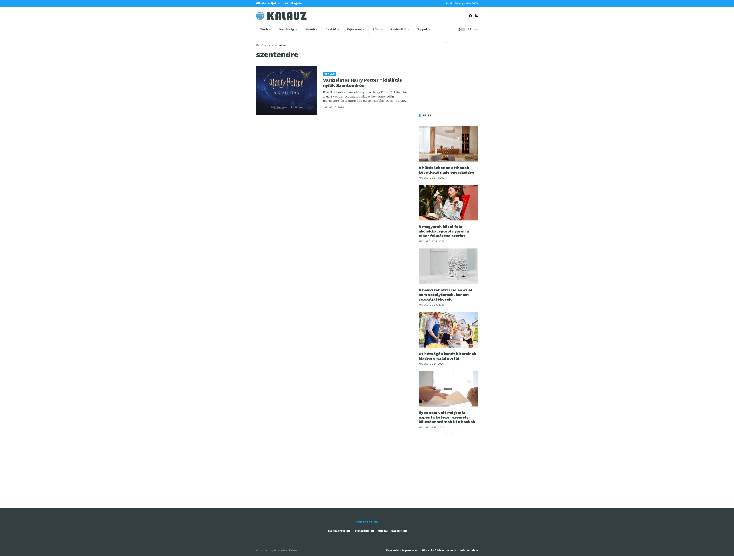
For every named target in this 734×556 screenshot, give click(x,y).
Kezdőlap (261, 45)
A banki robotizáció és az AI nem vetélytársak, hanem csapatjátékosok (445, 295)
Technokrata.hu (338, 530)
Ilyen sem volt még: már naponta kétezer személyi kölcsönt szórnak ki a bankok (447, 417)
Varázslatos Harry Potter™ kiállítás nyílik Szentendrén (362, 83)
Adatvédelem (469, 550)
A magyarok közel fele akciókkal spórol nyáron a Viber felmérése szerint (444, 231)
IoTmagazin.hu (364, 530)
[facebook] (470, 15)
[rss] (476, 15)
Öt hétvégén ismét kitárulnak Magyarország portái (447, 356)
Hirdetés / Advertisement (439, 550)
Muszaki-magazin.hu (392, 530)
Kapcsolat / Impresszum (402, 550)
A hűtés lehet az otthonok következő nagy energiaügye (446, 170)
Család (329, 74)
